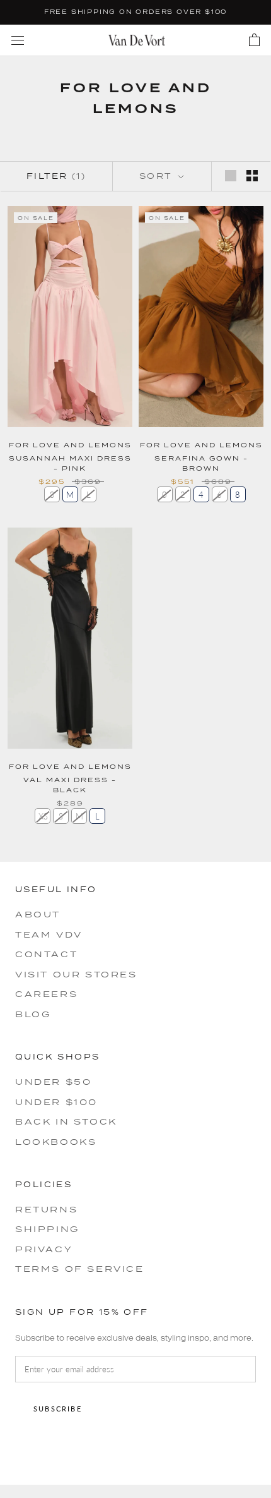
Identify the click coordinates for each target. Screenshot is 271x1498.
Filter (56, 176)
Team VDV (49, 934)
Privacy (43, 1249)
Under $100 (56, 1102)
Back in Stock (66, 1121)
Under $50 (53, 1081)
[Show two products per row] (252, 175)
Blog (32, 1014)
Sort (157, 176)
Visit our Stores (76, 974)
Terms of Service (79, 1268)
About (38, 914)
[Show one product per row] (230, 175)
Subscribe (57, 1408)
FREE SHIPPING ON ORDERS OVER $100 (135, 12)
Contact (46, 954)
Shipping (47, 1229)
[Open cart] (254, 40)
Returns (46, 1209)
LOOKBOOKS (55, 1141)
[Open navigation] (17, 40)
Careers (46, 994)
